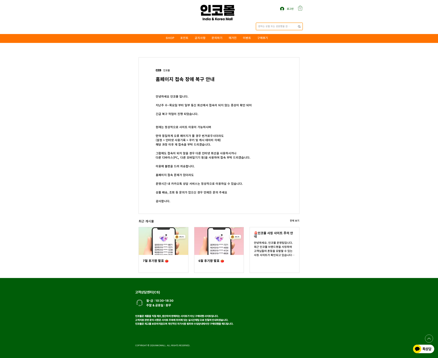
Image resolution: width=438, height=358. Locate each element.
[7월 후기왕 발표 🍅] (163, 241)
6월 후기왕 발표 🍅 (211, 260)
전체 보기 (294, 221)
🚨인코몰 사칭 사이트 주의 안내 (273, 234)
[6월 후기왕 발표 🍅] (219, 241)
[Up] (429, 339)
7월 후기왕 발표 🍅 (156, 260)
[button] (300, 8)
